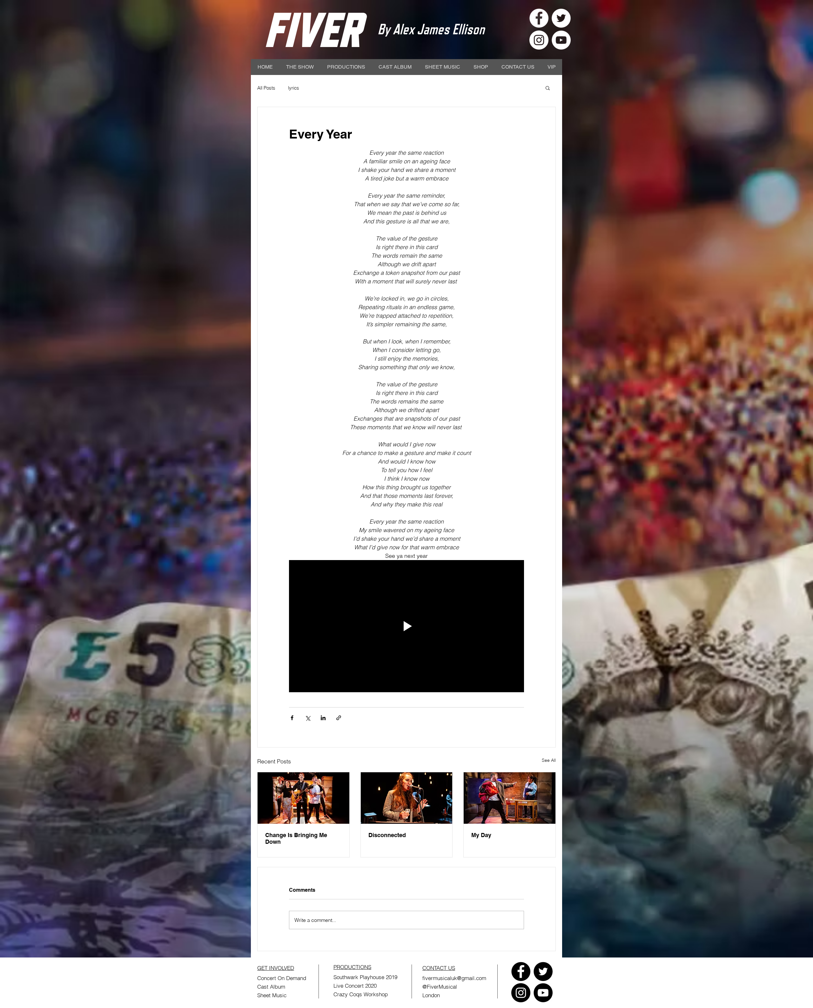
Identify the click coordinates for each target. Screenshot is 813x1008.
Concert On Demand (281, 978)
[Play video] (406, 626)
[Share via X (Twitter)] (308, 718)
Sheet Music (271, 995)
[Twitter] (543, 971)
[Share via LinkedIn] (323, 718)
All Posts (266, 88)
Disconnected (387, 835)
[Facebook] (520, 971)
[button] (548, 87)
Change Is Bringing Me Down (296, 838)
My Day (481, 835)
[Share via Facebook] (292, 718)
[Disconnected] (407, 798)
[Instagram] (520, 992)
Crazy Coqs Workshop (360, 994)
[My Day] (509, 798)
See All (549, 760)
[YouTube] (543, 992)
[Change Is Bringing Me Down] (303, 798)
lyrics (293, 88)
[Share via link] (339, 718)
